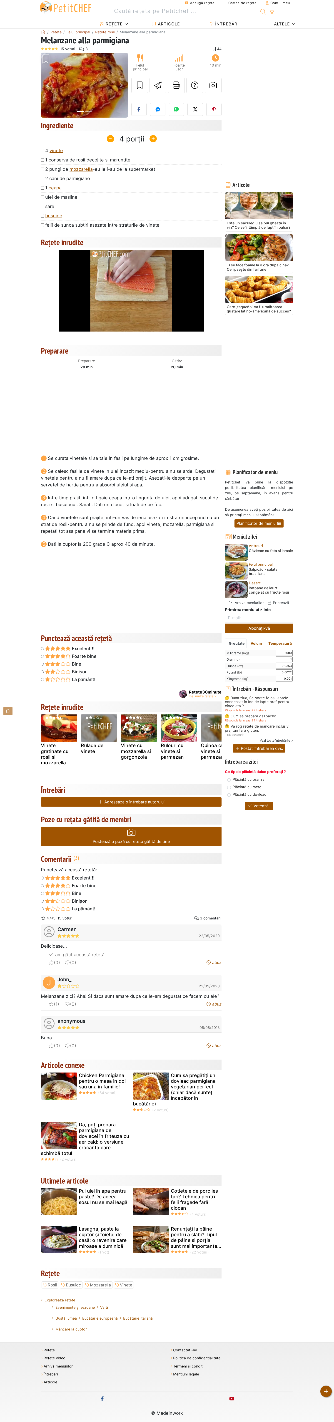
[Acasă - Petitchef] (43, 32)
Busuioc (73, 1285)
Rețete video (54, 1358)
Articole (168, 24)
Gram (233, 659)
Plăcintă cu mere (247, 787)
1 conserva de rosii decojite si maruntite (87, 160)
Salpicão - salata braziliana (263, 571)
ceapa (55, 188)
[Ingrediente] (7, 711)
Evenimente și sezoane (75, 1307)
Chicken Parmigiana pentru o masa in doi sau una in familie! (102, 1081)
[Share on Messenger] (157, 109)
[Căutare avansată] (272, 12)
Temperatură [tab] (280, 643)
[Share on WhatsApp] (176, 109)
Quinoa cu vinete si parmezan (212, 751)
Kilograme (237, 679)
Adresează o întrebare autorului (134, 802)
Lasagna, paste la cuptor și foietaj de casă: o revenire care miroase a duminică (103, 1237)
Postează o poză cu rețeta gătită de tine (131, 841)
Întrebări (226, 24)
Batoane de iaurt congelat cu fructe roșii (269, 590)
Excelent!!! (83, 648)
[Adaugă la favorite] (139, 85)
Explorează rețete (60, 1300)
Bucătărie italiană (138, 1318)
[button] (47, 85)
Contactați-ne (185, 1350)
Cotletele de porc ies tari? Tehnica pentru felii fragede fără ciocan (194, 1199)
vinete (56, 150)
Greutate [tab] (237, 643)
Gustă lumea (66, 1318)
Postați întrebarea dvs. (261, 748)
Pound (234, 672)
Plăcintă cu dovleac (249, 794)
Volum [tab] (256, 643)
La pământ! (83, 679)
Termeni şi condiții (188, 1366)
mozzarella (81, 169)
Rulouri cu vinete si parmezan (172, 751)
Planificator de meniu (257, 523)
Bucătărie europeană (100, 1318)
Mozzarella (100, 1285)
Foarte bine (84, 656)
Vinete (126, 1285)
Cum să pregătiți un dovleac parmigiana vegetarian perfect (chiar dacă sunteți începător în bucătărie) (174, 1090)
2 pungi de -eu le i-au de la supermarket (100, 169)
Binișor (79, 671)
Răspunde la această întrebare (245, 710)
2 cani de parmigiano (67, 178)
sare (49, 206)
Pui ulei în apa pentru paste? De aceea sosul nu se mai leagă (103, 1196)
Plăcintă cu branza (248, 779)
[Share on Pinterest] (214, 109)
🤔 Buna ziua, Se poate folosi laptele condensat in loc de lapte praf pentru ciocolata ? (257, 702)
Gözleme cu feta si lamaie (271, 551)
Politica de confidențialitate (196, 1358)
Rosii (52, 1285)
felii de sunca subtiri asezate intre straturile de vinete (102, 225)
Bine (76, 664)
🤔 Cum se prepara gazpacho (250, 716)
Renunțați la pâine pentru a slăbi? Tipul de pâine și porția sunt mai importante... (196, 1237)
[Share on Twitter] (195, 109)
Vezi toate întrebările (275, 740)
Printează (280, 602)
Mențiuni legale (186, 1374)
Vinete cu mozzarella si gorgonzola (136, 751)
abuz (216, 962)
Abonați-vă (259, 628)
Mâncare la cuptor (71, 1329)
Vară (104, 1307)
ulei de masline (61, 197)
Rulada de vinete (92, 748)
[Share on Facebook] (139, 109)
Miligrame (238, 653)
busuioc (53, 215)
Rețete (113, 24)
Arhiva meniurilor (249, 602)
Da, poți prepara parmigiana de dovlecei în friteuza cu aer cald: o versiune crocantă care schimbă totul (85, 1139)
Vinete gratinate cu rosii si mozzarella (54, 754)
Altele (281, 24)
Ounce (235, 666)
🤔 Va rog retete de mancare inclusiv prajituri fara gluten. (257, 728)
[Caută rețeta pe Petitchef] (263, 11)
